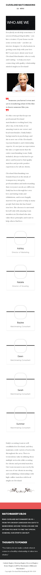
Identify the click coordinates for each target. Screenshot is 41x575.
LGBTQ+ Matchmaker (21, 566)
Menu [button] (22, 8)
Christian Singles (19, 563)
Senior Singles (8, 566)
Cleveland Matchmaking (20, 4)
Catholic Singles (8, 563)
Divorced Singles (31, 563)
